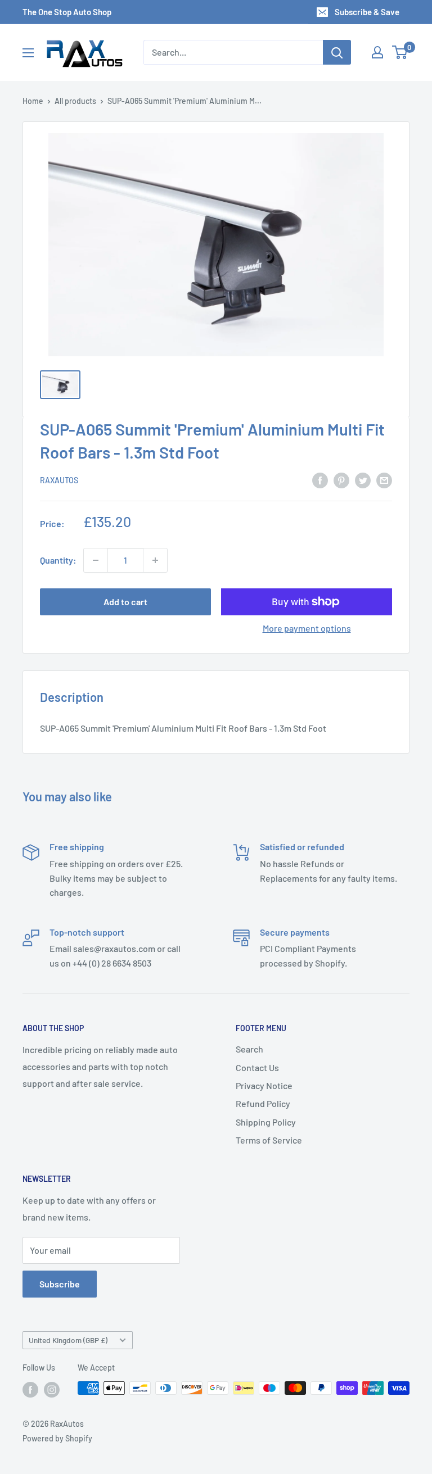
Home (32, 101)
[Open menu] (28, 52)
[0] (400, 52)
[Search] (337, 52)
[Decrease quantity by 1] (95, 560)
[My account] (377, 52)
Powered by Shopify (57, 1438)
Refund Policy (263, 1103)
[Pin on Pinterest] (341, 479)
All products (75, 101)
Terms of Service (269, 1140)
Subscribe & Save (367, 12)
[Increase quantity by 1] (155, 560)
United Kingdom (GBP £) (68, 1340)
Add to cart (125, 601)
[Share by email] (384, 479)
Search (249, 1049)
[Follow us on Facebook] (30, 1389)
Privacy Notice (264, 1085)
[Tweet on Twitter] (363, 479)
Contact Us (257, 1067)
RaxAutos (59, 480)
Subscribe (59, 1283)
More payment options (307, 628)
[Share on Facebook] (320, 479)
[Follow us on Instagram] (52, 1389)
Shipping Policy (266, 1122)
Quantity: (58, 560)
